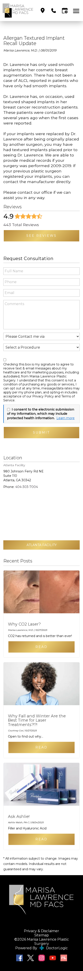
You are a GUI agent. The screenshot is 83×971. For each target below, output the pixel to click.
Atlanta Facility (42, 545)
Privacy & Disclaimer (41, 931)
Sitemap (41, 935)
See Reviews (41, 236)
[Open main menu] (77, 10)
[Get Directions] (42, 10)
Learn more (65, 418)
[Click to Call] (53, 10)
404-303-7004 (26, 487)
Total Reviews (21, 224)
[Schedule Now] (65, 10)
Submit (41, 432)
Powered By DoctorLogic (41, 948)
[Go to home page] (18, 10)
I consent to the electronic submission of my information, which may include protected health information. (40, 413)
